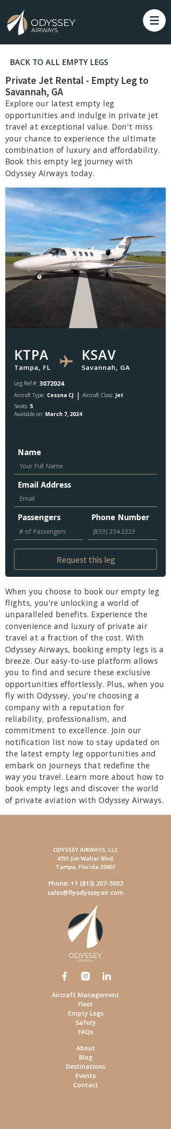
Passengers (39, 517)
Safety (85, 1022)
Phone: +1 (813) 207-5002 (85, 883)
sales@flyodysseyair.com (85, 892)
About (85, 1048)
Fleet (85, 1004)
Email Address (44, 484)
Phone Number (120, 517)
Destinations (85, 1066)
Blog (86, 1057)
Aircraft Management (85, 995)
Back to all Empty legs (59, 62)
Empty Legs (85, 1013)
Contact (85, 1085)
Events (85, 1075)
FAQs (85, 1032)
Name (29, 452)
